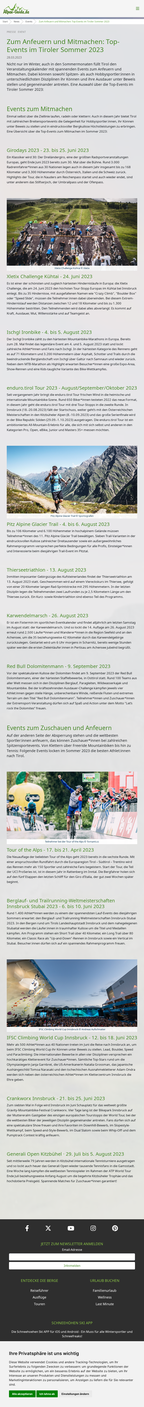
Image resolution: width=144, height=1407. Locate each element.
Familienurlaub (104, 1290)
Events (29, 21)
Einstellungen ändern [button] (75, 1393)
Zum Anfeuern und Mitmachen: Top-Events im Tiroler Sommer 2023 (74, 21)
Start (5, 21)
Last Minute (105, 1304)
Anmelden (73, 1266)
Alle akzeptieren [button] (22, 1393)
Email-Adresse (72, 1250)
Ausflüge (39, 1297)
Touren (39, 1304)
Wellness (105, 1297)
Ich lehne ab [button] (47, 1393)
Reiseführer (39, 1290)
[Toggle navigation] (138, 8)
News (17, 21)
